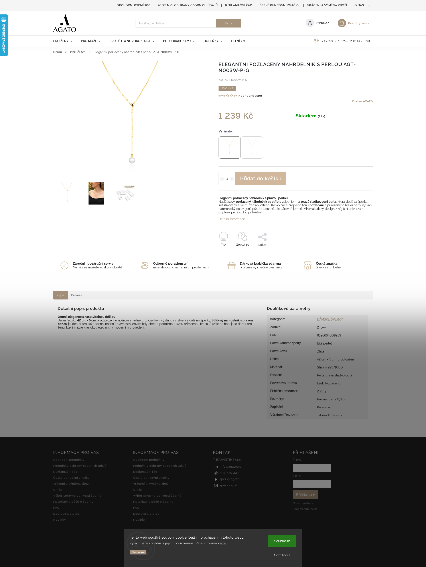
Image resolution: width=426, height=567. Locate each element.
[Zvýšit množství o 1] (232, 179)
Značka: (362, 101)
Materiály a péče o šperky (73, 501)
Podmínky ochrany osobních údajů (188, 5)
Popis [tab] (61, 295)
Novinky (59, 519)
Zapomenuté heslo (305, 508)
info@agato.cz (230, 466)
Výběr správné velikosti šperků (77, 495)
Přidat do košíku (261, 178)
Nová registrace (303, 503)
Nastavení (138, 552)
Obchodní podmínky (133, 5)
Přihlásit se (305, 494)
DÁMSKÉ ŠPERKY (330, 319)
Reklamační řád (238, 5)
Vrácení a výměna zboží (327, 5)
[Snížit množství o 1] (222, 179)
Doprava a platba (66, 513)
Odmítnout (282, 555)
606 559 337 (229, 472)
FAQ (56, 507)
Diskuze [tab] (77, 295)
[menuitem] (65, 41)
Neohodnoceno (250, 95)
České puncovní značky (280, 5)
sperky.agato (230, 479)
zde (223, 543)
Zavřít (359, 252)
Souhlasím (282, 541)
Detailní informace (232, 219)
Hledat (228, 23)
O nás (359, 5)
